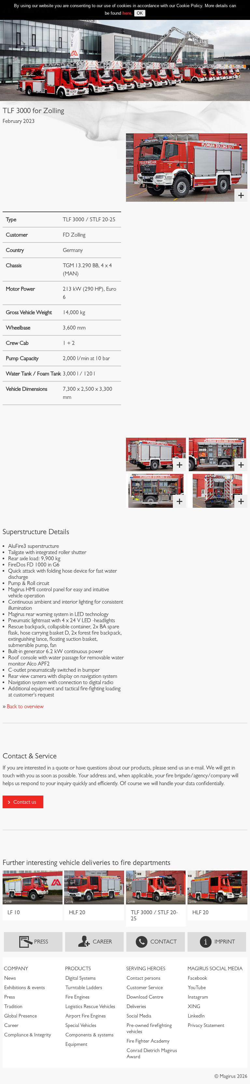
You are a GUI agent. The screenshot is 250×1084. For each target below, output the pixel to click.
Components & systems (89, 1035)
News (10, 978)
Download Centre (145, 997)
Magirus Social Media (215, 969)
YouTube (197, 987)
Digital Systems (80, 978)
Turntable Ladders (83, 987)
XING (194, 1006)
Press (41, 942)
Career (102, 942)
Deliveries (136, 1006)
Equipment (76, 1044)
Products (78, 969)
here (126, 13)
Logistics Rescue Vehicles (90, 1006)
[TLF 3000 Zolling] (186, 167)
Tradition (13, 1006)
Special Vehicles (80, 1025)
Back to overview (25, 706)
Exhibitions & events (24, 987)
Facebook (197, 978)
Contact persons (143, 978)
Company (16, 969)
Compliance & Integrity (27, 1035)
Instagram (198, 997)
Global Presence (20, 1016)
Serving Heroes (145, 969)
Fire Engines (77, 997)
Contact (163, 942)
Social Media (139, 1016)
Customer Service (145, 987)
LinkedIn (196, 1016)
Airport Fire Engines (85, 1016)
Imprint (225, 942)
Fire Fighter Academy (148, 1041)
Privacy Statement (206, 1025)
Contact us (24, 802)
